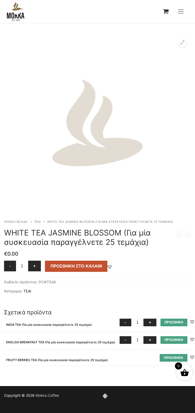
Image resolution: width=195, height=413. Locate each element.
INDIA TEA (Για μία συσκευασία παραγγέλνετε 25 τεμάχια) (49, 325)
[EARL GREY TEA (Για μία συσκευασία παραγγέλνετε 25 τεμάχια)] (188, 234)
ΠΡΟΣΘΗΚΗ (174, 322)
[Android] (105, 395)
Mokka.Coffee (47, 395)
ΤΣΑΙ (37, 222)
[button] (182, 42)
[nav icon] (181, 11)
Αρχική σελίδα (16, 222)
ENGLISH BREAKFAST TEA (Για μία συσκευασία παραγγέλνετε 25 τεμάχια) (60, 342)
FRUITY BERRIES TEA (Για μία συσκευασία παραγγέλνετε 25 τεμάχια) (57, 360)
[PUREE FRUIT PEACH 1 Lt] (179, 234)
